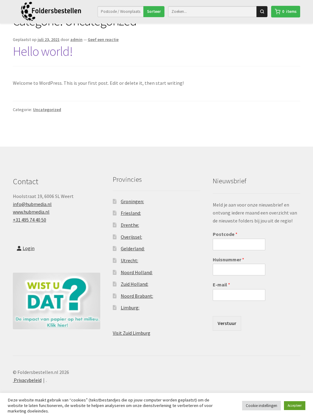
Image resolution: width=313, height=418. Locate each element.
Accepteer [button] (295, 405)
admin (76, 39)
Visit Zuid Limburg (131, 333)
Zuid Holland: (134, 284)
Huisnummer (228, 259)
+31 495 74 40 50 (29, 220)
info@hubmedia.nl (32, 204)
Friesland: (131, 213)
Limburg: (130, 307)
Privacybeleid (27, 380)
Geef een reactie (103, 39)
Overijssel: (131, 237)
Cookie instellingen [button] (261, 405)
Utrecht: (129, 260)
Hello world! (43, 51)
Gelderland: (133, 248)
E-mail (221, 285)
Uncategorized (47, 109)
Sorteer (154, 11)
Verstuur (227, 323)
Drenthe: (130, 225)
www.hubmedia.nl (31, 212)
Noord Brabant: (137, 296)
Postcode (225, 234)
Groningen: (132, 201)
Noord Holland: (137, 272)
